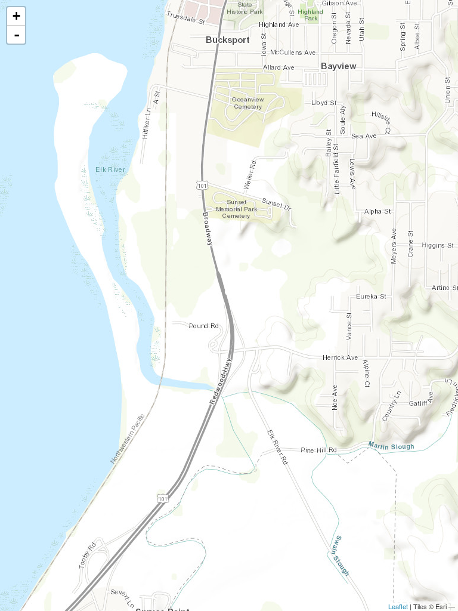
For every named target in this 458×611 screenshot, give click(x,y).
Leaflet (398, 606)
